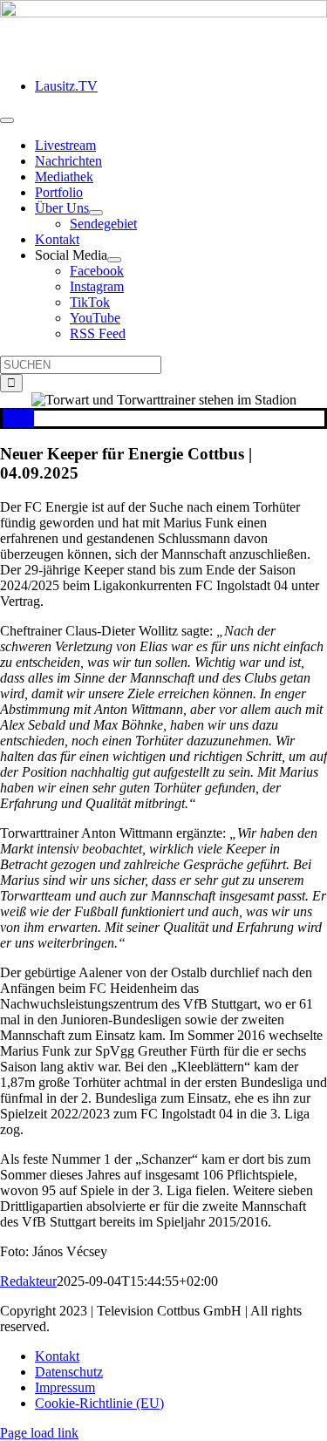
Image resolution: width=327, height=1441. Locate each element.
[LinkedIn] (15, 418)
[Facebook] (5, 418)
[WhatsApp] (21, 418)
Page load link (39, 1432)
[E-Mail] (31, 418)
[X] (10, 418)
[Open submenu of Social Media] (114, 259)
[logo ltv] (163, 12)
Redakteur (28, 1281)
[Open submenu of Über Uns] (96, 212)
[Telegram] (26, 418)
